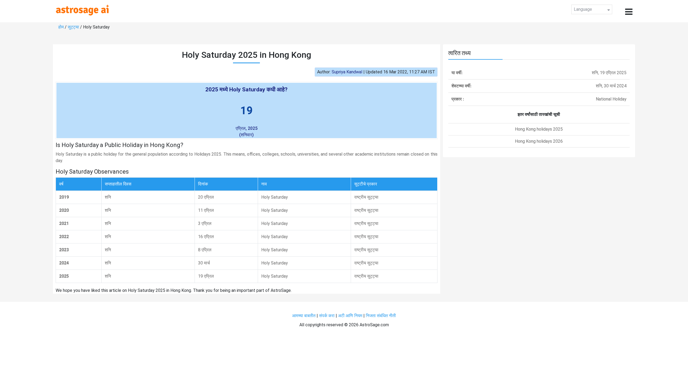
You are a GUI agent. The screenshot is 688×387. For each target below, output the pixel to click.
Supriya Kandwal (347, 71)
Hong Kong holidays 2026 (539, 141)
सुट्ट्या (74, 27)
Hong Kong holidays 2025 (539, 129)
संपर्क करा (327, 315)
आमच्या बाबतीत (304, 315)
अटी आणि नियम (350, 315)
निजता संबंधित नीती (381, 315)
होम (61, 27)
